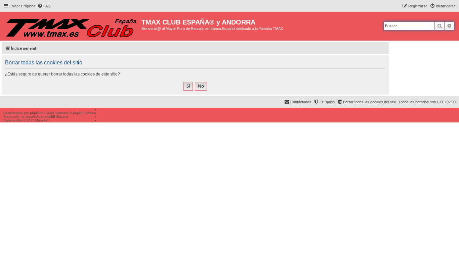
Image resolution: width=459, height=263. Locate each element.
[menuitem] (44, 6)
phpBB (35, 113)
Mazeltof (41, 120)
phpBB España (57, 116)
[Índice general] (71, 26)
